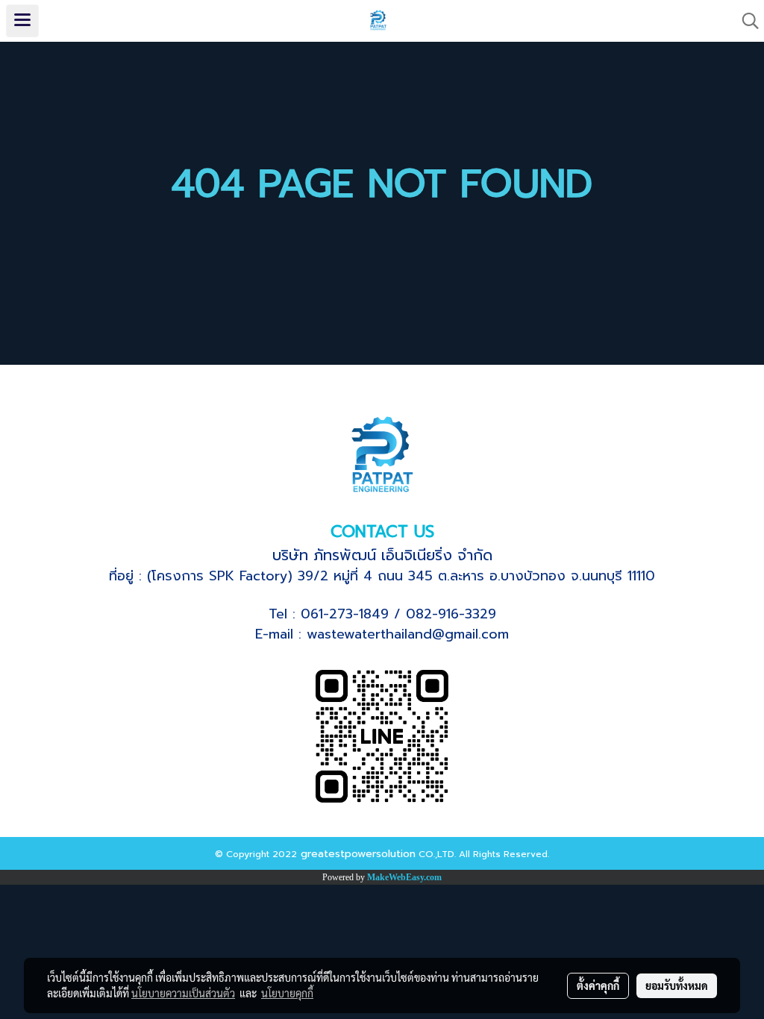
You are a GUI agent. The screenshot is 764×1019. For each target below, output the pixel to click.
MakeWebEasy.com (404, 877)
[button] (745, 21)
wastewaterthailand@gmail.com (408, 634)
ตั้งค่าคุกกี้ (598, 985)
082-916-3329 (451, 613)
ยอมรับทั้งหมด (676, 985)
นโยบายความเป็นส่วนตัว (183, 993)
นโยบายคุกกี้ (287, 993)
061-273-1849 (345, 613)
